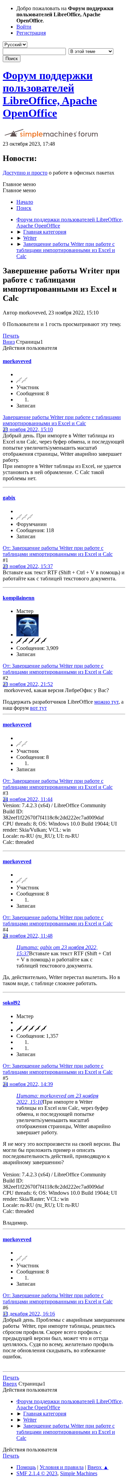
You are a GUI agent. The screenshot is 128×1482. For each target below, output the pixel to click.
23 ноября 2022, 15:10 (28, 429)
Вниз (9, 342)
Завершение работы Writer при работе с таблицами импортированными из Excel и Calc (62, 420)
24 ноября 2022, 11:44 (28, 799)
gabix (9, 498)
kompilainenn (18, 598)
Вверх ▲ (98, 1467)
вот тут (38, 708)
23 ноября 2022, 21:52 (28, 684)
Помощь (26, 1467)
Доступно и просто (25, 173)
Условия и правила (62, 1467)
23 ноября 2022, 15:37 (28, 566)
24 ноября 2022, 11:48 (28, 936)
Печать (11, 336)
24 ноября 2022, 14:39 (28, 1084)
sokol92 (11, 1003)
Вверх (10, 1384)
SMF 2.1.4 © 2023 (36, 1473)
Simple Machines (78, 1473)
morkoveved (17, 361)
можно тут (106, 702)
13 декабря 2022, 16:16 (29, 1314)
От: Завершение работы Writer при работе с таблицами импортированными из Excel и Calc (58, 551)
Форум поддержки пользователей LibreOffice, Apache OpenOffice (50, 94)
